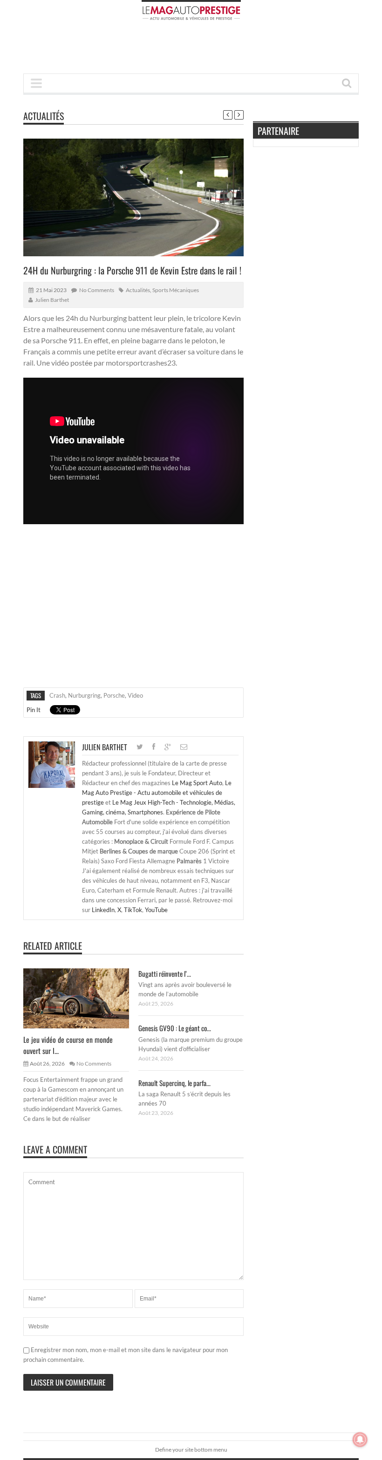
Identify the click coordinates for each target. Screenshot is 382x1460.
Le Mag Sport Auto (197, 783)
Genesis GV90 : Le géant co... (174, 1028)
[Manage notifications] (360, 1439)
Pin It (34, 709)
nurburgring (84, 695)
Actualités (43, 116)
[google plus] (167, 746)
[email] (183, 746)
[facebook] (153, 746)
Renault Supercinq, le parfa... (174, 1083)
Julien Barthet (52, 299)
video (135, 695)
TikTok (133, 909)
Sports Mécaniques (175, 290)
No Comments (96, 290)
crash (57, 695)
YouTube (156, 909)
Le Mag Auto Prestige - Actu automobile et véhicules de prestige (157, 792)
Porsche (114, 695)
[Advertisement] (192, 50)
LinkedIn (103, 909)
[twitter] (139, 746)
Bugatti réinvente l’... (164, 973)
